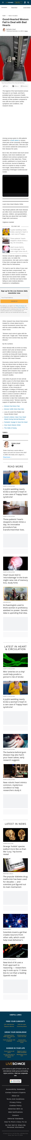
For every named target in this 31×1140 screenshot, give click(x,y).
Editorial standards (15, 1118)
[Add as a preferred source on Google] (15, 1081)
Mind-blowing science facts (22, 1055)
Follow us (16, 86)
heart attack (15, 140)
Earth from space (22, 1024)
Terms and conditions (15, 1099)
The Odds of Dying (10, 428)
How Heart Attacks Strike (12, 425)
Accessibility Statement (15, 1089)
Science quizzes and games (9, 1052)
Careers (15, 1115)
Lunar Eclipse (26, 7)
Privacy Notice (21, 307)
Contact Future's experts (15, 1092)
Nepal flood (14, 7)
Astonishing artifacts (22, 1026)
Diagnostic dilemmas (9, 1026)
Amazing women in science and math (21, 1036)
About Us (15, 1096)
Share (6, 86)
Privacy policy (15, 1102)
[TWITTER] (13, 445)
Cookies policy (16, 1105)
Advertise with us (15, 1109)
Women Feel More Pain (12, 406)
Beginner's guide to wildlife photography (22, 1052)
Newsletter (25, 86)
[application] (15, 184)
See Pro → (18, 2)
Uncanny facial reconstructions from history (22, 1041)
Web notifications (15, 1112)
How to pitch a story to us (15, 1122)
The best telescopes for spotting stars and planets (9, 1056)
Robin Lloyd (12, 29)
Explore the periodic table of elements (9, 1040)
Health (4, 15)
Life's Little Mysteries (9, 1024)
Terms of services (20, 305)
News (26, 31)
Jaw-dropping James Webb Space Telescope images (9, 1036)
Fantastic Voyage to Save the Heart (16, 422)
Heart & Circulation (13, 15)
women (5, 436)
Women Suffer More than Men (14, 409)
